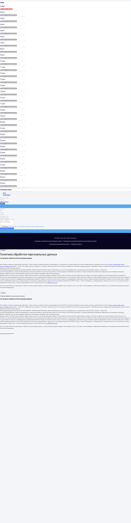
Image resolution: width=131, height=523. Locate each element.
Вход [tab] (4, 193)
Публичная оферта (76, 244)
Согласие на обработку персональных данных (48, 241)
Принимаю (23, 226)
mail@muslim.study (52, 282)
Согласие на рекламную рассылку (59, 244)
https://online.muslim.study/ (117, 264)
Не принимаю (4, 333)
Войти (2, 203)
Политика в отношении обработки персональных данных (80, 241)
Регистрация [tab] (6, 195)
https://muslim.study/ (6, 266)
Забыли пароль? (4, 201)
